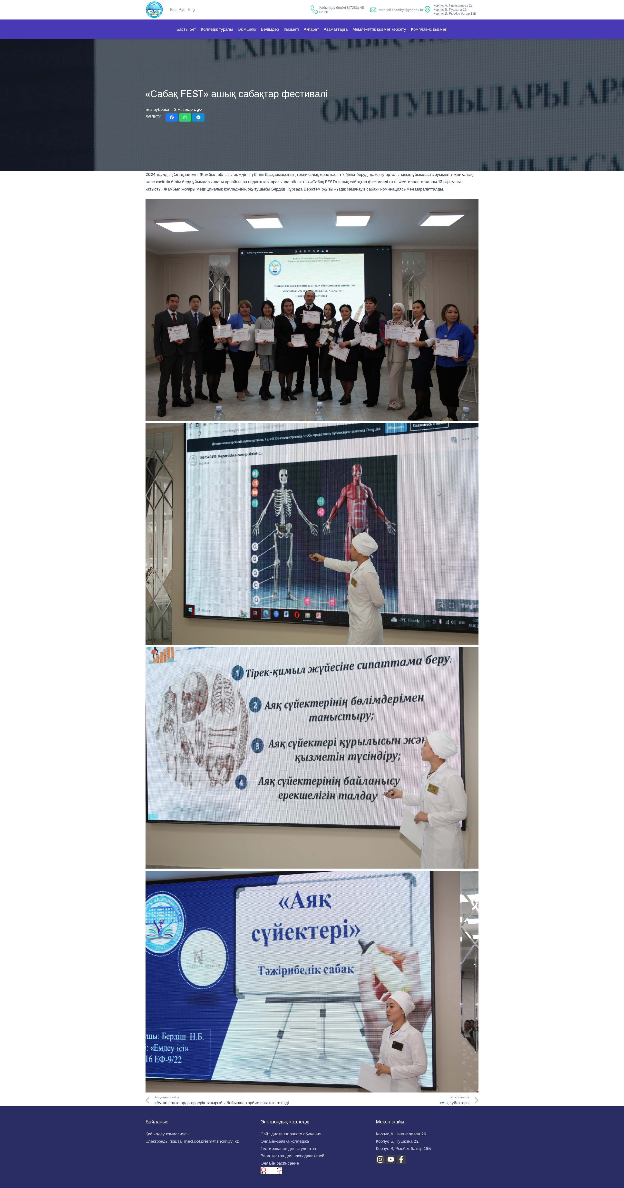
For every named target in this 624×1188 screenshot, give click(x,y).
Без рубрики (157, 109)
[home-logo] (154, 9)
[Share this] (172, 117)
